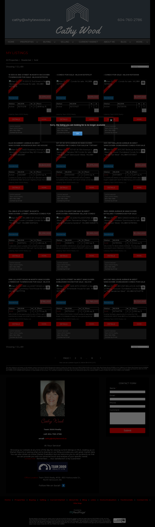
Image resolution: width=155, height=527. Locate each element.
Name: (113, 388)
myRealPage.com (77, 512)
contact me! (30, 459)
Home (11, 42)
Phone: (113, 403)
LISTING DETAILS (16, 119)
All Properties (12, 60)
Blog (124, 42)
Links (93, 500)
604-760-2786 (15, 130)
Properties (27, 42)
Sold (36, 60)
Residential (26, 60)
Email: (113, 395)
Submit (127, 430)
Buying (47, 42)
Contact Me (142, 500)
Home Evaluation (108, 500)
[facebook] (64, 486)
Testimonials (126, 500)
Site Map (77, 503)
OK (77, 133)
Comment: (115, 410)
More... (140, 42)
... (86, 358)
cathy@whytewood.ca (55, 438)
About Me (109, 42)
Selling (65, 42)
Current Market (88, 42)
